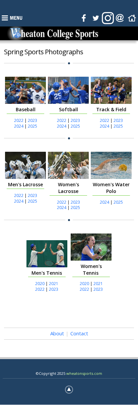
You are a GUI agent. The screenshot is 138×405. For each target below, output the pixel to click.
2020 (40, 283)
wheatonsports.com (84, 373)
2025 (32, 126)
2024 (18, 126)
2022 (18, 120)
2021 (53, 283)
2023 (32, 120)
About (57, 333)
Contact (79, 333)
